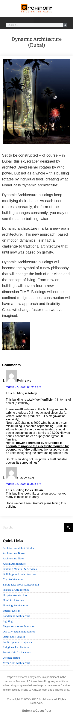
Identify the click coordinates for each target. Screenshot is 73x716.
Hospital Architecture (15, 595)
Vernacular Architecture (16, 662)
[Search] (65, 25)
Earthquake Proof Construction (21, 584)
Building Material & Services (20, 568)
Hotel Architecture (13, 600)
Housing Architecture (15, 605)
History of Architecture (16, 589)
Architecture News (14, 558)
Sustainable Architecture (17, 652)
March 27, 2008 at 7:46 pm (23, 386)
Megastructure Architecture (18, 626)
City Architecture (13, 579)
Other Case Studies (14, 636)
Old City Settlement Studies (19, 631)
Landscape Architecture (16, 615)
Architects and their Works (18, 548)
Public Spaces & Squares (17, 642)
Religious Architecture (16, 647)
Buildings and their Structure (19, 574)
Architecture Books (14, 553)
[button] (37, 20)
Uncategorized (11, 657)
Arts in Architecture (14, 563)
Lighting (8, 621)
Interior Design (11, 610)
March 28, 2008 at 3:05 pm (23, 483)
